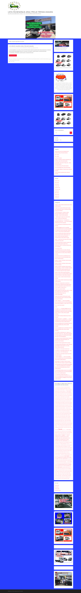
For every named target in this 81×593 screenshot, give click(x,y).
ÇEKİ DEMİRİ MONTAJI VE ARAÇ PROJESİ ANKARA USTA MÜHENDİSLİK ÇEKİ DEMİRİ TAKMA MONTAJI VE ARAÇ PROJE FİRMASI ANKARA (63, 477)
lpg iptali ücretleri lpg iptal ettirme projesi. (62, 342)
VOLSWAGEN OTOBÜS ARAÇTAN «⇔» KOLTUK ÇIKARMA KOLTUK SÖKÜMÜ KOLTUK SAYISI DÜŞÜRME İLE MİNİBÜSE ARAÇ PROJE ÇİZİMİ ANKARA (63, 468)
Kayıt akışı (57, 486)
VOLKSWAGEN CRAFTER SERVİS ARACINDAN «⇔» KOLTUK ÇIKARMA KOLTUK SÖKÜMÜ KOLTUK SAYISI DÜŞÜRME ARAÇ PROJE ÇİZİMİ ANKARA (63, 463)
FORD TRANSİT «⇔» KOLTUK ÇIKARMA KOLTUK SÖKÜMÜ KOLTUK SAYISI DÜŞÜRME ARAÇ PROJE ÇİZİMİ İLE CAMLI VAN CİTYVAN (63, 302)
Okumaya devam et (13, 55)
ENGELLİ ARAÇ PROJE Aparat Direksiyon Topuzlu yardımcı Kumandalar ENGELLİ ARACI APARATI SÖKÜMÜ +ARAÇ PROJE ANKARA (63, 274)
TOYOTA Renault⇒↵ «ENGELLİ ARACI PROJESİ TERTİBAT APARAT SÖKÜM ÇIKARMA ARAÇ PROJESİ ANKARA (62, 214)
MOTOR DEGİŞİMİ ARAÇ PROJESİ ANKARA (62, 167)
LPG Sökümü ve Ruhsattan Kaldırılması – (62, 348)
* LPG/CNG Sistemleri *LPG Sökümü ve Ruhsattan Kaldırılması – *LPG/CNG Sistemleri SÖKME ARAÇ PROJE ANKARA (63, 221)
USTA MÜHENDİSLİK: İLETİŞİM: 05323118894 (27, 47)
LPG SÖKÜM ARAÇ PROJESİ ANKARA (62, 165)
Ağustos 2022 (57, 187)
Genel (56, 306)
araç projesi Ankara (58, 248)
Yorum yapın (12, 61)
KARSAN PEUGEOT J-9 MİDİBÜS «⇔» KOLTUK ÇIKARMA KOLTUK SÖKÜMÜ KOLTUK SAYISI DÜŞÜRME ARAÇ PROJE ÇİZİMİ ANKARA (63, 320)
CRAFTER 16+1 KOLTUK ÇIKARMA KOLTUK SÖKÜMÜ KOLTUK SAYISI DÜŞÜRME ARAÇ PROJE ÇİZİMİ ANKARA (63, 257)
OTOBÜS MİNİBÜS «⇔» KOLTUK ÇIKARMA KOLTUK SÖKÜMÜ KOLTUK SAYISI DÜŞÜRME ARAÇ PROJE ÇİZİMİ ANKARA (63, 358)
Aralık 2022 (57, 185)
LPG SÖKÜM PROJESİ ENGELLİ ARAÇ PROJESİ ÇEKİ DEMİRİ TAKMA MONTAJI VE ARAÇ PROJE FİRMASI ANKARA (63, 346)
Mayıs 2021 (57, 194)
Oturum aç (57, 485)
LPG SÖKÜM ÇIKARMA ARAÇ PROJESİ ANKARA (21, 46)
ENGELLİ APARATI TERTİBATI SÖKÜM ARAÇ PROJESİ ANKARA (62, 424)
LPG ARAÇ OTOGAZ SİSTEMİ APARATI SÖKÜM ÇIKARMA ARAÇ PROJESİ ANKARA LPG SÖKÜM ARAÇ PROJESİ (63, 340)
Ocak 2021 (57, 197)
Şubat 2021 (57, 196)
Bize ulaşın (57, 154)
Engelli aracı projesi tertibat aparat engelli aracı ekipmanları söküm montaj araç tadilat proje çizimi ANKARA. (63, 209)
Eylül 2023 (57, 184)
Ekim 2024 (57, 182)
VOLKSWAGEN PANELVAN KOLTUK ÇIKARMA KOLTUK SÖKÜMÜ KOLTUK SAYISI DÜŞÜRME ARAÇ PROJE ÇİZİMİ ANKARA (63, 371)
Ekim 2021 (57, 192)
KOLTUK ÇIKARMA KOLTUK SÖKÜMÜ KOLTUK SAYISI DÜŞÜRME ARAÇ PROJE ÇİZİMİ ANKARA (63, 325)
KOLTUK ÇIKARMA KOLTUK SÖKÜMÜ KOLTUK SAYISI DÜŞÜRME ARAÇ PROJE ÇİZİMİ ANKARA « (63, 329)
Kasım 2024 (57, 180)
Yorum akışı (57, 488)
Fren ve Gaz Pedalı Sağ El (59, 305)
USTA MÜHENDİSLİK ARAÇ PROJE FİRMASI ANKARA (30, 12)
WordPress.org (58, 490)
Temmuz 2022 (57, 189)
